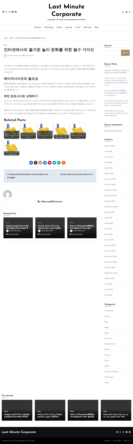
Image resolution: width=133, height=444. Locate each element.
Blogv (106, 333)
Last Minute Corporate (19, 432)
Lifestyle (68, 27)
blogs (106, 327)
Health (59, 27)
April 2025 (108, 234)
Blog (97, 27)
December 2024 (110, 256)
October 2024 (109, 267)
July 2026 (108, 151)
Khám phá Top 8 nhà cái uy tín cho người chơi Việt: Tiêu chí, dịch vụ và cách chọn (116, 103)
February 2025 (110, 245)
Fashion (107, 349)
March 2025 (109, 240)
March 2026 (109, 173)
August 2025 (109, 212)
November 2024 (110, 262)
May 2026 (108, 162)
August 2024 (109, 278)
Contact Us (107, 440)
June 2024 (108, 289)
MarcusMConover (16, 55)
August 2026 (109, 146)
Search (108, 46)
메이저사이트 (46, 104)
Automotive (109, 311)
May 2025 (108, 229)
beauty (107, 316)
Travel (77, 27)
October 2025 (109, 201)
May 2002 (108, 295)
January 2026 (110, 185)
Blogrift (23, 440)
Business (37, 27)
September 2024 (111, 273)
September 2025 (111, 207)
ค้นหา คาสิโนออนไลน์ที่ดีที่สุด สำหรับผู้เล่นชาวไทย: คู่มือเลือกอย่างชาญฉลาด (82, 228)
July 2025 (108, 218)
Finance (107, 355)
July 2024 (108, 284)
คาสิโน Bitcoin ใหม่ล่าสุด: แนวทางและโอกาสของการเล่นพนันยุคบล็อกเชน (116, 113)
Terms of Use (127, 440)
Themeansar (31, 440)
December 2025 (110, 190)
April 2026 (108, 168)
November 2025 (110, 196)
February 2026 (110, 179)
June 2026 (108, 157)
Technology (48, 27)
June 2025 (108, 223)
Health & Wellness (111, 372)
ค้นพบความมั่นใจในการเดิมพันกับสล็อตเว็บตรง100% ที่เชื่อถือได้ (17, 228)
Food (106, 360)
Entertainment (110, 344)
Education (88, 27)
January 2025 (110, 251)
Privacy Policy (117, 440)
